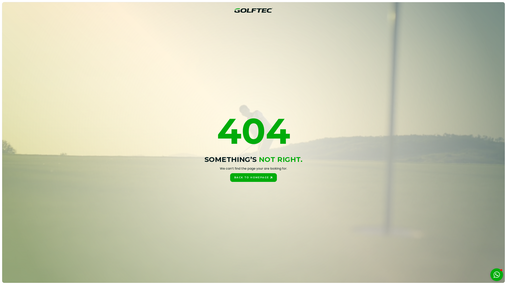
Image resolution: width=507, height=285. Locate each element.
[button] (496, 274)
